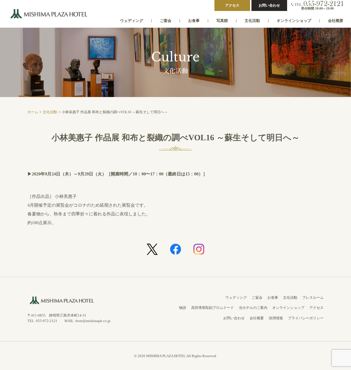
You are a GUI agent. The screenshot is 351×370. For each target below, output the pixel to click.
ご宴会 (165, 21)
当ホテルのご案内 (253, 308)
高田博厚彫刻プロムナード (212, 308)
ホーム (32, 112)
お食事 (194, 21)
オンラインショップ (294, 21)
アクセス (232, 5)
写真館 (222, 21)
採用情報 (276, 318)
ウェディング (131, 21)
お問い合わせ (269, 5)
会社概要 (335, 21)
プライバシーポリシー (306, 318)
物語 (182, 308)
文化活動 (252, 21)
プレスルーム (313, 297)
